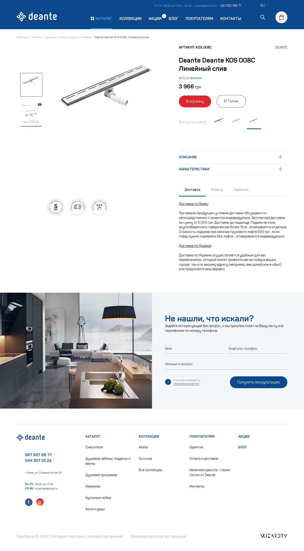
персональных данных (187, 383)
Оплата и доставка (204, 459)
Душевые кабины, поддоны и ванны (108, 461)
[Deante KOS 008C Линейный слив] (254, 123)
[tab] (192, 190)
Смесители (94, 447)
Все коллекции (150, 470)
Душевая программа (101, 475)
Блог (173, 18)
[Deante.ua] (37, 17)
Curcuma (145, 459)
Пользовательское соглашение (158, 536)
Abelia (143, 447)
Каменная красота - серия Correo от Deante (210, 472)
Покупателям (199, 18)
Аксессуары (95, 509)
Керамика (93, 486)
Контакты (230, 18)
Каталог (93, 437)
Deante (281, 48)
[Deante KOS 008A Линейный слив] (219, 123)
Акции (155, 18)
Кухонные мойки (98, 498)
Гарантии (196, 447)
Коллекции (130, 18)
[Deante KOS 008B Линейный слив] (236, 123)
